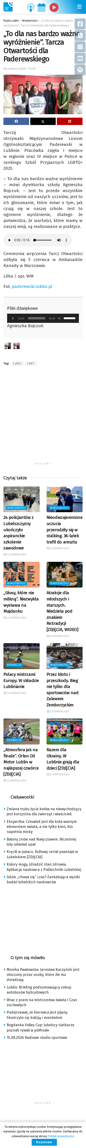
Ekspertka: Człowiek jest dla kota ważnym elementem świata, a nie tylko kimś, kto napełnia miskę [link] (42, 826)
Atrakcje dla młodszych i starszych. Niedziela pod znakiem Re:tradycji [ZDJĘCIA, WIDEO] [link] (62, 611)
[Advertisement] (43, 417)
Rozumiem (44, 1142)
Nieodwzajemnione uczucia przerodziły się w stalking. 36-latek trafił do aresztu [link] (65, 529)
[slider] (70, 318)
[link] (8, 6)
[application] (43, 318)
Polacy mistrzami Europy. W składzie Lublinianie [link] (21, 680)
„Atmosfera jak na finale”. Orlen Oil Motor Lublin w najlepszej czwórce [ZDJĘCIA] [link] (21, 762)
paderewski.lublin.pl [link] (32, 286)
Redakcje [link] (14, 664)
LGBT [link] (31, 363)
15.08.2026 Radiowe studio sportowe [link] (37, 1037)
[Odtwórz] (13, 318)
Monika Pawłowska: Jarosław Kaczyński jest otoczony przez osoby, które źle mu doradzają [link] (43, 974)
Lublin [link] (17, 363)
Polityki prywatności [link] (61, 1136)
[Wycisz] (59, 318)
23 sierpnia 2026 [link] (16, 554)
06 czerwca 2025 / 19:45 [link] (19, 68)
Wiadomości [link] (16, 507)
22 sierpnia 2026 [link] (16, 693)
